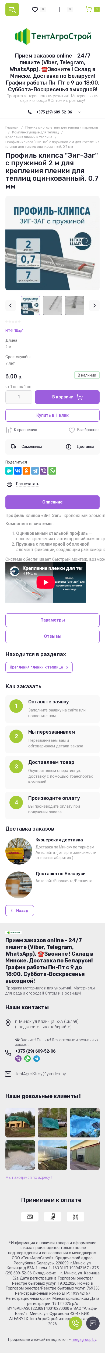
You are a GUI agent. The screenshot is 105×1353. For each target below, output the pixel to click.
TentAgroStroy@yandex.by (40, 1073)
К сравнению (25, 430)
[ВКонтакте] (18, 471)
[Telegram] (35, 471)
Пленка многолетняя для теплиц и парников (61, 127)
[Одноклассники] (26, 471)
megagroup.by (84, 1339)
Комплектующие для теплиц (35, 132)
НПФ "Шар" (14, 330)
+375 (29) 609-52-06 (54, 112)
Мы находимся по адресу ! (28, 1177)
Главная (12, 127)
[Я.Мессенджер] (9, 471)
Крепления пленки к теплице (28, 137)
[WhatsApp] (52, 471)
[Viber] (43, 471)
